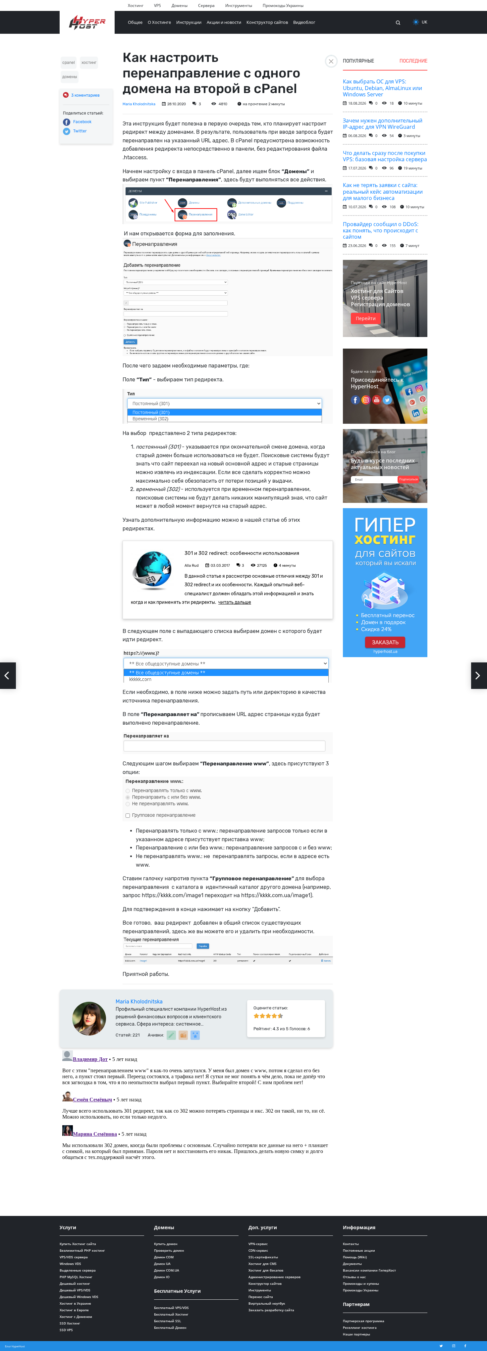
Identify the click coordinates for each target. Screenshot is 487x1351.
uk (424, 22)
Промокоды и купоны (361, 1283)
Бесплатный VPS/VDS (171, 1307)
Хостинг (135, 5)
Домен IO (162, 1277)
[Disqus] (196, 1130)
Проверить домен (169, 1250)
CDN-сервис (258, 1250)
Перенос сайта (260, 1296)
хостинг (88, 62)
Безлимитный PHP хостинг (82, 1250)
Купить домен (165, 1243)
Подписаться (408, 479)
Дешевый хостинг (75, 1283)
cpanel (68, 62)
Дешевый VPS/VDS (75, 1290)
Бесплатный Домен (170, 1327)
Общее (135, 22)
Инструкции (188, 22)
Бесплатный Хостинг (171, 1314)
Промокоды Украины (283, 5)
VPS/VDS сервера (74, 1257)
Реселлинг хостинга (360, 1327)
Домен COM (164, 1257)
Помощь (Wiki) (355, 1257)
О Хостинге (159, 22)
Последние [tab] (413, 61)
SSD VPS (66, 1329)
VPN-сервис (258, 1243)
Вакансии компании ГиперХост (369, 1270)
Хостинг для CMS (262, 1263)
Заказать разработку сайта (271, 1310)
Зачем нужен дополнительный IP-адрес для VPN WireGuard (382, 123)
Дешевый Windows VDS (79, 1296)
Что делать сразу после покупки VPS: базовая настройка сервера (385, 156)
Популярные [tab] (358, 61)
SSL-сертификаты (263, 1257)
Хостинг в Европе (74, 1310)
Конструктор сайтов (267, 22)
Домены (180, 5)
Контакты (351, 1243)
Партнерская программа (363, 1321)
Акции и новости (224, 22)
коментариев (85, 95)
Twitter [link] (80, 131)
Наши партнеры (356, 1334)
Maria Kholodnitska (139, 104)
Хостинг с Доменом (76, 1316)
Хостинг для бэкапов (265, 1270)
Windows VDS (70, 1263)
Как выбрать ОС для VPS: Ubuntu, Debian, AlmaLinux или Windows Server (382, 88)
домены (69, 76)
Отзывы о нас (354, 1277)
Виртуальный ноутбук (266, 1303)
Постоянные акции (359, 1250)
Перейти (366, 318)
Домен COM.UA (166, 1270)
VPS (157, 5)
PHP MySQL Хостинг (76, 1277)
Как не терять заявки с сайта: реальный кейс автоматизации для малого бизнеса (383, 191)
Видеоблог (304, 22)
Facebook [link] (82, 122)
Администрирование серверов (274, 1277)
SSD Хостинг (70, 1323)
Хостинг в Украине (75, 1303)
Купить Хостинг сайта (78, 1243)
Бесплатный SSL (167, 1321)
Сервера (206, 5)
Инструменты (238, 5)
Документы (352, 1263)
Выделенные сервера (78, 1270)
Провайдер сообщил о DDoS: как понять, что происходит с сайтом (380, 230)
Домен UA (162, 1263)
